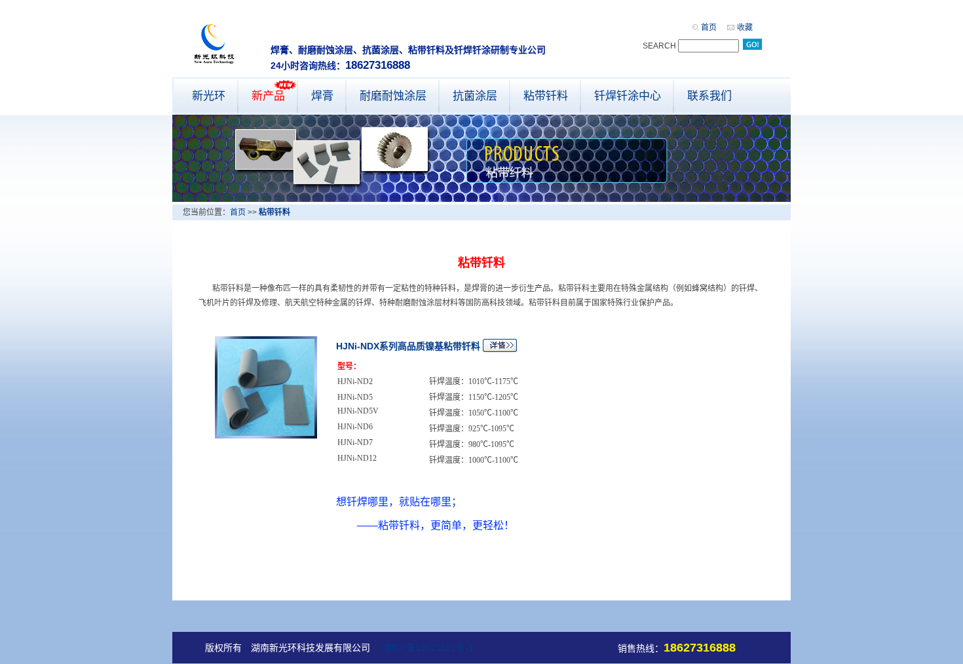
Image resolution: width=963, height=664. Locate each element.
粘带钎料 (545, 96)
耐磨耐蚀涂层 (393, 96)
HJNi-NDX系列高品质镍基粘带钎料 (408, 346)
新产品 (268, 96)
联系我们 (709, 96)
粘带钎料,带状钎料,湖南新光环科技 (215, 44)
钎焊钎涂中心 (627, 96)
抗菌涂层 (475, 96)
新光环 (208, 96)
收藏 (745, 27)
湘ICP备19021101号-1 (428, 647)
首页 (709, 27)
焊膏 (322, 96)
